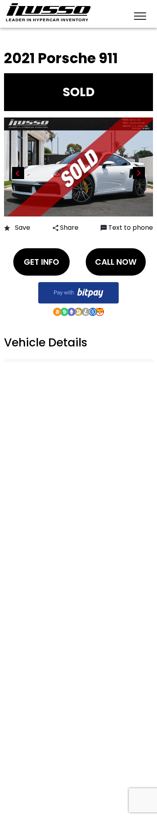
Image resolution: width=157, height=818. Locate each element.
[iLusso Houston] (48, 12)
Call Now (115, 262)
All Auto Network (92, 774)
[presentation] (18, 173)
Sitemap (32, 377)
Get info (41, 262)
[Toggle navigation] (140, 15)
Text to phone (130, 227)
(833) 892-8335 (48, 413)
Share (68, 227)
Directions (38, 363)
